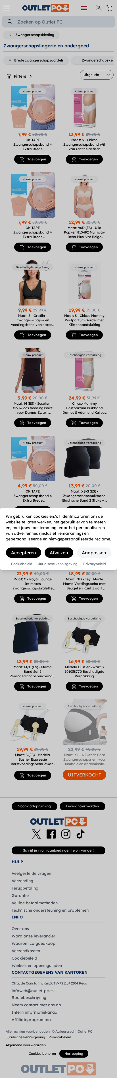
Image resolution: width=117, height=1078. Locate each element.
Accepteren (23, 552)
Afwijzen (59, 552)
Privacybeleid (94, 564)
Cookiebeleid (21, 564)
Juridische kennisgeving (58, 564)
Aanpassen (94, 552)
